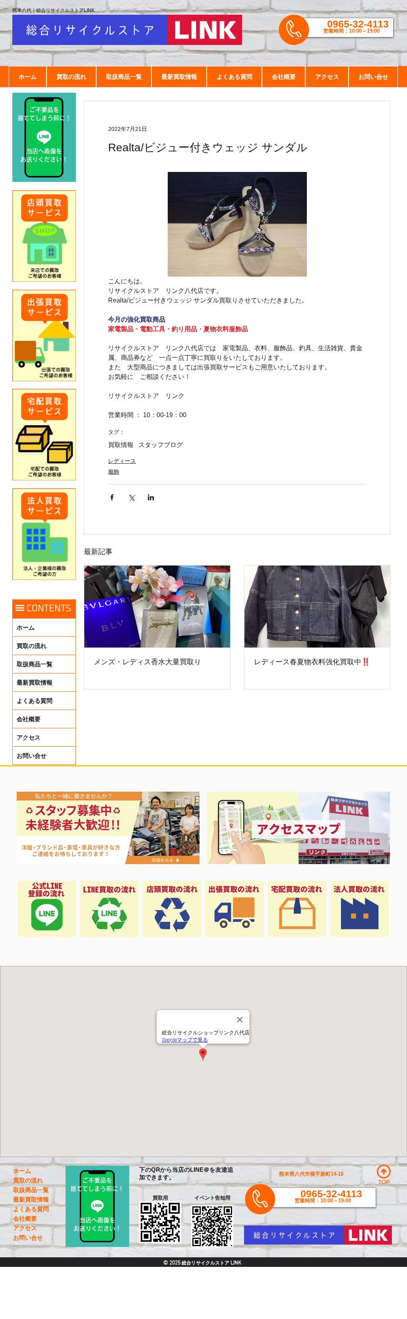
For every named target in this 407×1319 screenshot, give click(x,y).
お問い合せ (32, 755)
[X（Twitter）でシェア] (131, 497)
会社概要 (29, 719)
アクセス (29, 737)
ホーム (26, 627)
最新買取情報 (34, 682)
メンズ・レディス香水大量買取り (147, 662)
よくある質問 (34, 700)
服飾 (113, 471)
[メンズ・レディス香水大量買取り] (157, 607)
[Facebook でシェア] (112, 497)
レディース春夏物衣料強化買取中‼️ (312, 662)
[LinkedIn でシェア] (151, 497)
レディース (122, 461)
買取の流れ (32, 645)
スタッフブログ (160, 444)
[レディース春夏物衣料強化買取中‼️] (317, 607)
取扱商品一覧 (34, 664)
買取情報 (121, 444)
